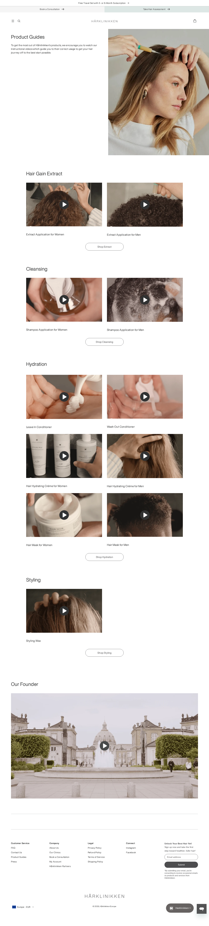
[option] (64, 210)
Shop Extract (104, 247)
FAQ (13, 847)
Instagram (131, 847)
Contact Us (16, 852)
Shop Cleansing (104, 342)
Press (14, 861)
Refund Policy (94, 852)
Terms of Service (96, 857)
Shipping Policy (95, 861)
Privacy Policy (95, 847)
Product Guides (18, 857)
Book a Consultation (50, 9)
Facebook (131, 852)
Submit (181, 864)
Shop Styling (104, 653)
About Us (54, 847)
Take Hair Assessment (154, 9)
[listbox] (104, 3)
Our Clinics (54, 852)
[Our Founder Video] (104, 746)
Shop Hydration (104, 557)
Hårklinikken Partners (60, 866)
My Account (55, 861)
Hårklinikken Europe (108, 906)
